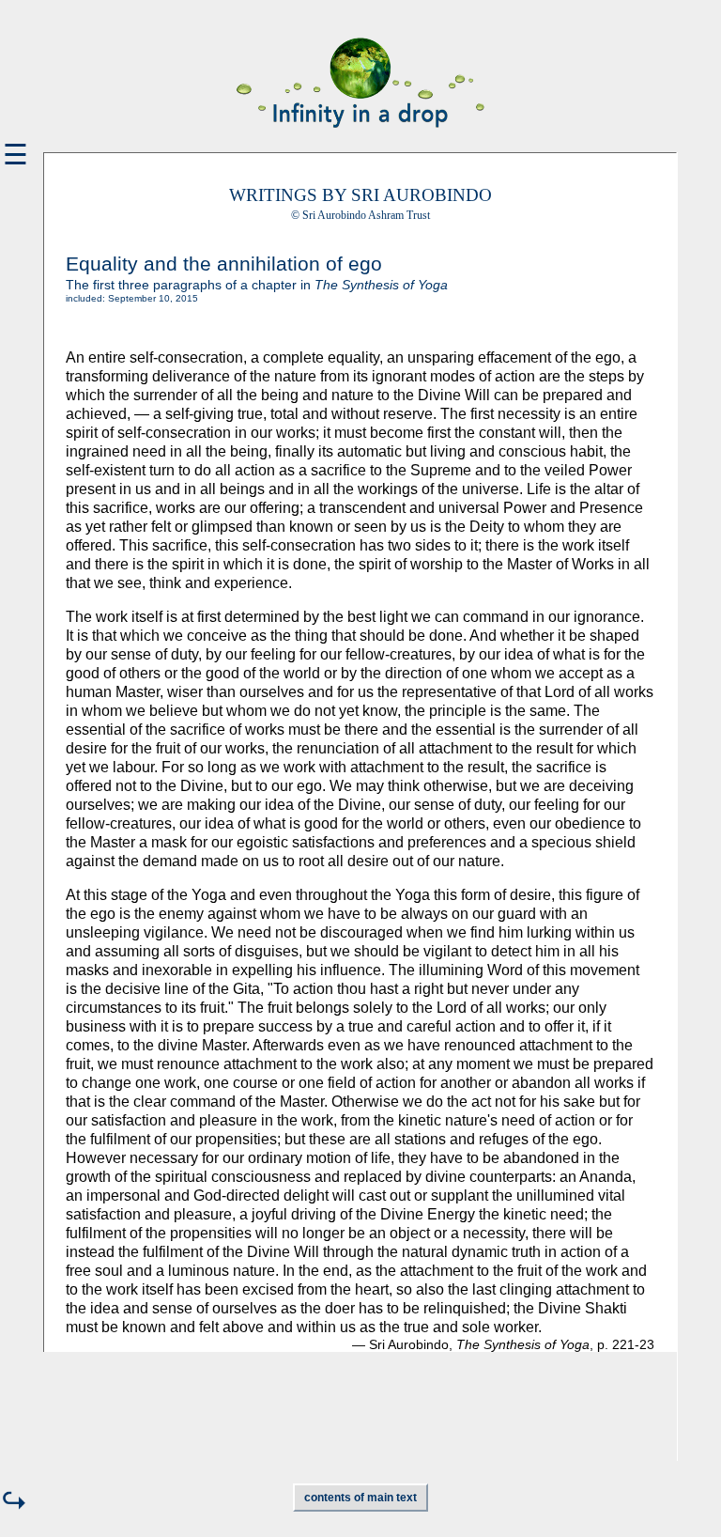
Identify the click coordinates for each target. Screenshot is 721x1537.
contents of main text (360, 1497)
